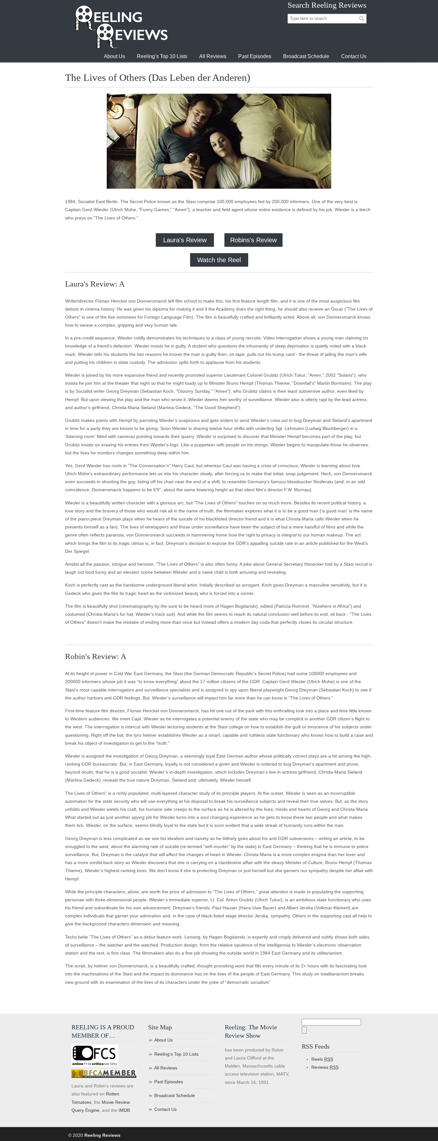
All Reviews (165, 1067)
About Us (163, 1039)
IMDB (124, 1110)
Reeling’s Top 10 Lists (176, 1054)
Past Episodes (168, 1081)
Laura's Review (184, 240)
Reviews (325, 1067)
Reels (322, 1059)
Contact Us (165, 1109)
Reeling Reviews (121, 27)
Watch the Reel (219, 259)
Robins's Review (253, 240)
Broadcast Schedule (174, 1095)
